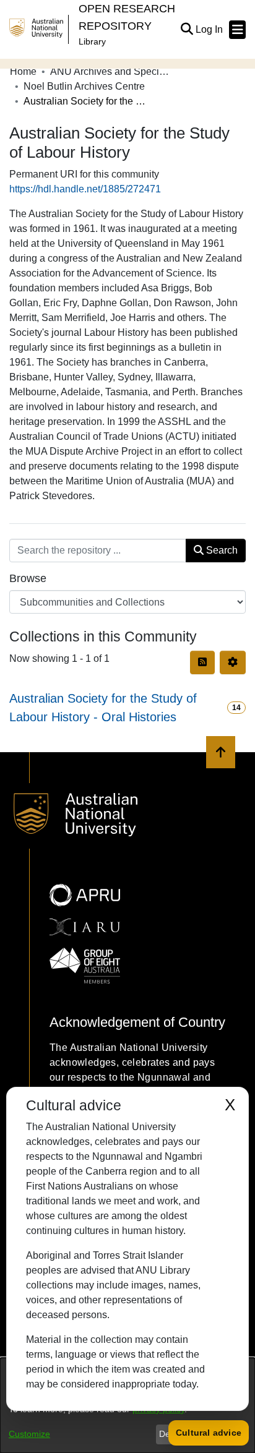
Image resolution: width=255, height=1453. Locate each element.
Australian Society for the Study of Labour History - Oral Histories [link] (103, 708)
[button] (186, 29)
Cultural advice (208, 1433)
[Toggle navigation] (237, 29)
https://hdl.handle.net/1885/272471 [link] (85, 189)
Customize (29, 1434)
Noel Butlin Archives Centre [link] (84, 86)
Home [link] (23, 71)
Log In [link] (210, 29)
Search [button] (221, 550)
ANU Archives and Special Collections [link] (112, 71)
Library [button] (92, 41)
